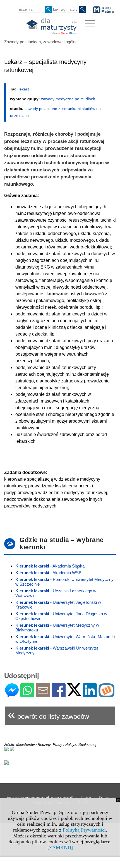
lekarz (24, 89)
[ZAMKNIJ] (60, 847)
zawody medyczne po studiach (68, 99)
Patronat (104, 797)
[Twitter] (74, 693)
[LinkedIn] (90, 695)
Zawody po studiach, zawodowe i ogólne (41, 41)
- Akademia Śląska (50, 566)
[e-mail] (43, 695)
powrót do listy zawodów (48, 714)
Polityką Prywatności (84, 830)
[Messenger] (12, 695)
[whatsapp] (27, 695)
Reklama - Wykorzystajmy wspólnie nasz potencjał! (39, 797)
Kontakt (86, 797)
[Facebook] (59, 695)
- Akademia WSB (48, 572)
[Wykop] (106, 695)
